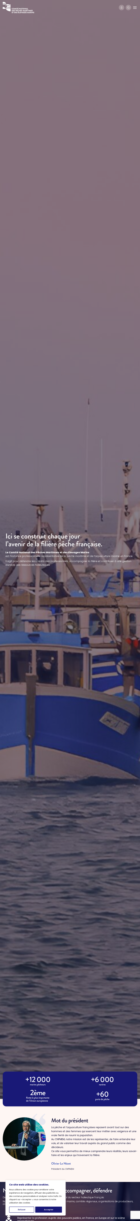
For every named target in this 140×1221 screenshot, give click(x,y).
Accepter (48, 1209)
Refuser (22, 1209)
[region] (35, 1198)
